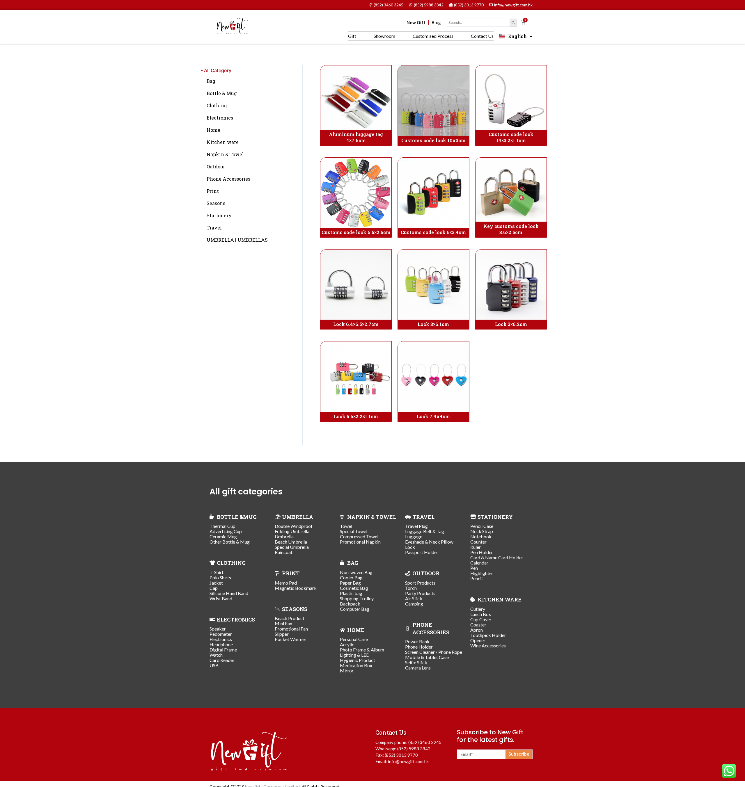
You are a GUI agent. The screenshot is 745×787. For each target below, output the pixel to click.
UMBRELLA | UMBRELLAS (237, 240)
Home (213, 130)
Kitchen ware (223, 142)
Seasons (216, 203)
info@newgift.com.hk (408, 761)
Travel (214, 228)
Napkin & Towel (225, 154)
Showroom (384, 36)
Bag (211, 81)
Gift (352, 36)
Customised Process (433, 36)
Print (213, 191)
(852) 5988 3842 (413, 748)
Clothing (217, 105)
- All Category (216, 70)
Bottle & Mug (222, 93)
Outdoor (216, 166)
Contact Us (482, 36)
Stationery (219, 215)
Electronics (220, 118)
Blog (436, 22)
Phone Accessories (228, 179)
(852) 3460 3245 (424, 742)
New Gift (416, 22)
